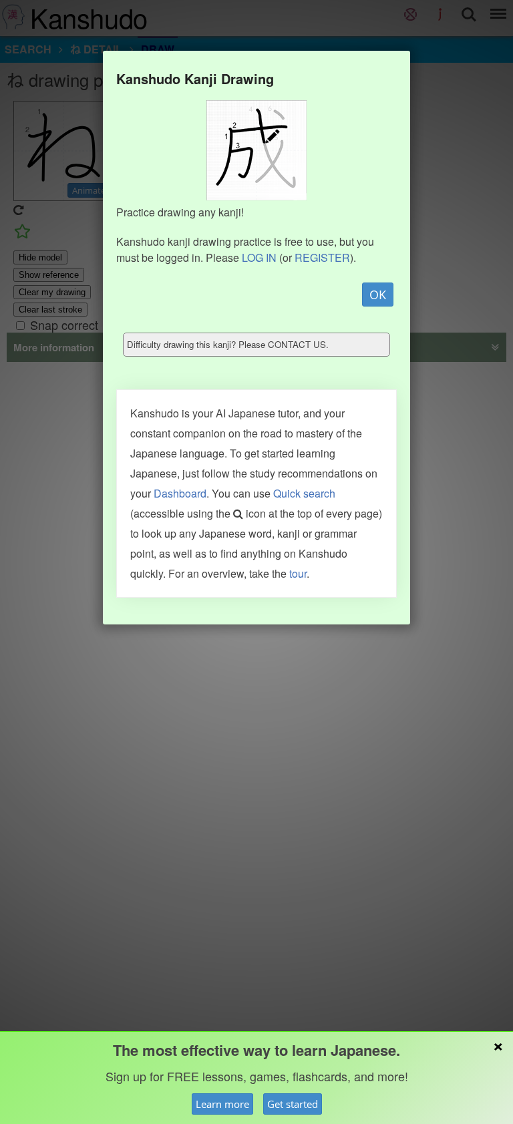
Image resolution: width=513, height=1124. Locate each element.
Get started (292, 1104)
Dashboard (180, 493)
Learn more (222, 1104)
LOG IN (259, 257)
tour (298, 573)
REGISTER (322, 257)
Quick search (304, 493)
